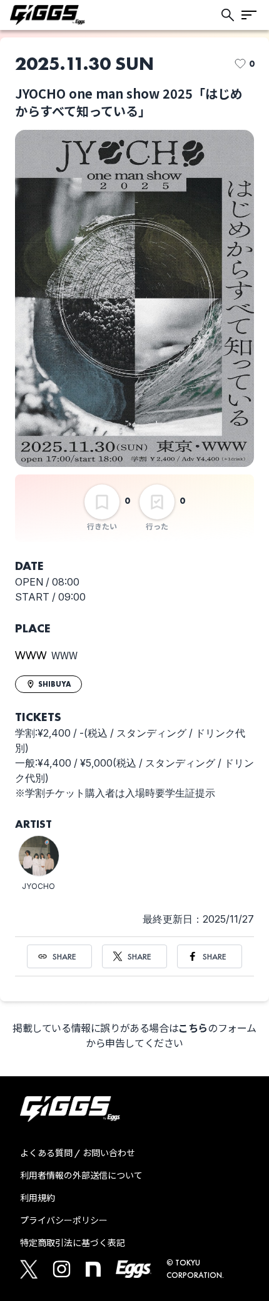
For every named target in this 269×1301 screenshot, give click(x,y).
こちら (193, 1028)
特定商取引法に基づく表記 (72, 1243)
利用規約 (37, 1198)
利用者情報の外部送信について (81, 1175)
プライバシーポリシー (64, 1220)
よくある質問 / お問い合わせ (77, 1153)
